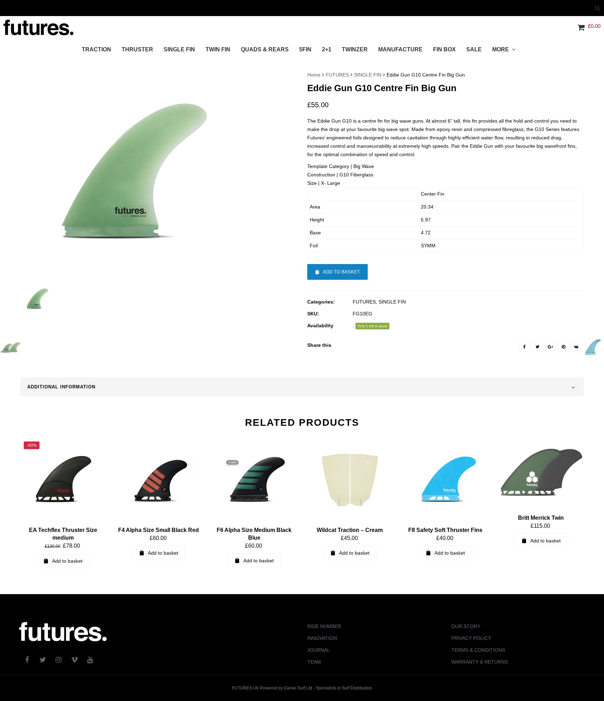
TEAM (314, 662)
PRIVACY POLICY (471, 638)
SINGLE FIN (367, 75)
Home (314, 75)
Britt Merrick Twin (541, 518)
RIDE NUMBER (324, 626)
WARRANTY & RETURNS (479, 662)
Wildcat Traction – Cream (350, 530)
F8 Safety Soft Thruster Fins (445, 530)
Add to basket (341, 272)
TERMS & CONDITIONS (478, 650)
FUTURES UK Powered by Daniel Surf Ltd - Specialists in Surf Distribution (302, 688)
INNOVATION (322, 638)
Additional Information (61, 386)
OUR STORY (465, 626)
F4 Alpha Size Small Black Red (158, 530)
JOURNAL (318, 650)
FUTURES (337, 75)
